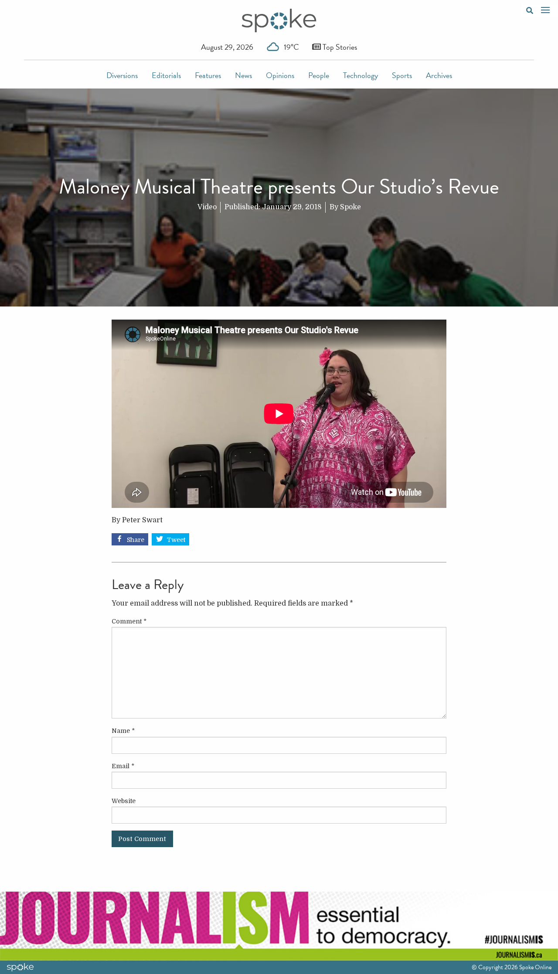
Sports (402, 75)
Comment (129, 621)
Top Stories (339, 47)
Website (124, 800)
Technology (360, 75)
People (318, 75)
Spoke (350, 207)
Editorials (166, 75)
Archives (439, 75)
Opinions (280, 75)
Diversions (122, 75)
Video (207, 207)
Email (123, 766)
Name (123, 730)
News (243, 75)
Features (208, 75)
